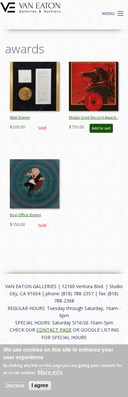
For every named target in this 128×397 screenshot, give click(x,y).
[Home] (30, 6)
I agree (40, 385)
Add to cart (101, 128)
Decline (15, 385)
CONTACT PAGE (54, 330)
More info (50, 372)
